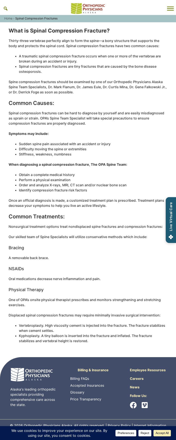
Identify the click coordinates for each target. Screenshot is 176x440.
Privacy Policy (119, 425)
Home (8, 18)
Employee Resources (148, 370)
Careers (137, 378)
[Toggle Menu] (170, 8)
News (135, 387)
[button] (5, 8)
